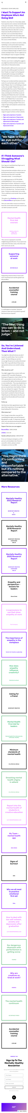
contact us (14, 1056)
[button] (26, 2)
